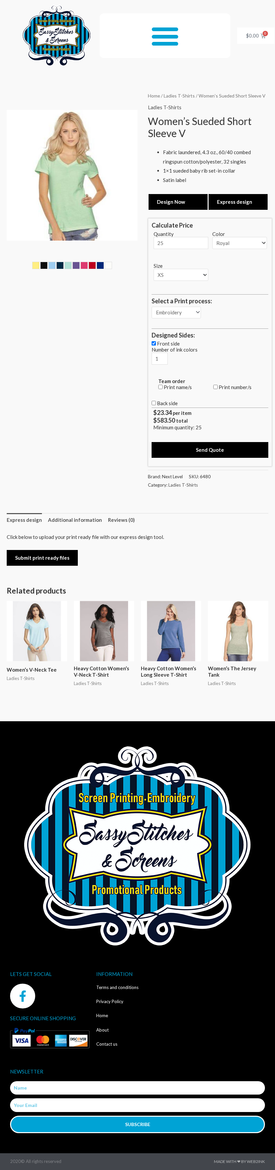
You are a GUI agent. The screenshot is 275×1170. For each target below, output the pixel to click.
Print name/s (178, 387)
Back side (167, 403)
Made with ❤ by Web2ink (239, 1161)
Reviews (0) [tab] (121, 520)
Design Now (171, 202)
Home (154, 96)
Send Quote (210, 450)
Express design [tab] (24, 520)
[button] (165, 35)
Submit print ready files (42, 558)
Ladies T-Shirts (179, 96)
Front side (168, 344)
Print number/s (235, 387)
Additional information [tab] (75, 520)
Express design (234, 202)
